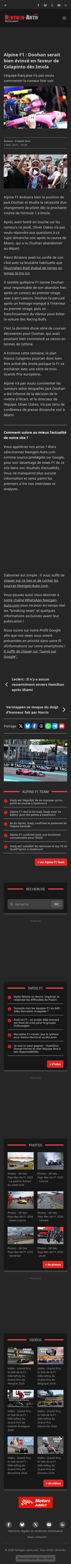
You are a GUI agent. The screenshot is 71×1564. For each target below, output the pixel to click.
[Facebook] (38, 5)
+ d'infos (55, 1064)
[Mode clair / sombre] (5, 5)
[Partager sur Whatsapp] (48, 726)
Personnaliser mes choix (35, 1558)
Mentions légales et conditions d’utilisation (35, 1531)
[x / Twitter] (52, 5)
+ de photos (53, 1264)
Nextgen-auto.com (26, 1550)
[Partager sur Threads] (41, 726)
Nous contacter (37, 1537)
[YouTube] (59, 5)
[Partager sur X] (21, 726)
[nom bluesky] (45, 5)
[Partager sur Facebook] (34, 726)
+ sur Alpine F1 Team (51, 862)
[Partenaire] (35, 1502)
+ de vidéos (53, 1483)
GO (57, 904)
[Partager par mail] (62, 726)
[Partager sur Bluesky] (28, 726)
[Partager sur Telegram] (55, 726)
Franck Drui (22, 141)
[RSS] (65, 5)
